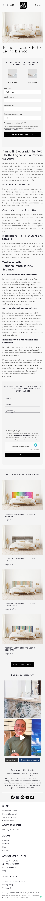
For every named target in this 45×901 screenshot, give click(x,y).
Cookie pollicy (7, 888)
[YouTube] (32, 797)
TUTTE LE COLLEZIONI (22, 664)
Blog (4, 847)
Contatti (5, 850)
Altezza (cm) (9, 105)
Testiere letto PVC (9, 817)
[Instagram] (18, 797)
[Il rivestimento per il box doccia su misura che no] (22, 737)
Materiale (7, 88)
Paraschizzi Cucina (9, 811)
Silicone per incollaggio (13, 114)
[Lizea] (23, 5)
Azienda (5, 840)
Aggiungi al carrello (22, 134)
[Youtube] (27, 797)
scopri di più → (10, 520)
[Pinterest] (22, 797)
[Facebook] (13, 797)
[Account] (7, 5)
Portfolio (5, 844)
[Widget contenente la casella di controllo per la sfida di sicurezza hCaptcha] (22, 446)
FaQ (4, 871)
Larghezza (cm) (10, 97)
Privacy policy (7, 885)
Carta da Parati (8, 821)
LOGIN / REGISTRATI (11, 830)
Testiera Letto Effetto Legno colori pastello (20, 604)
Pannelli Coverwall (9, 814)
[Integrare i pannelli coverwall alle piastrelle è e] (22, 699)
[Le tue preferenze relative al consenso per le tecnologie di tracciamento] (41, 897)
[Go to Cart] (12, 5)
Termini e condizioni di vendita (14, 881)
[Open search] (4, 5)
